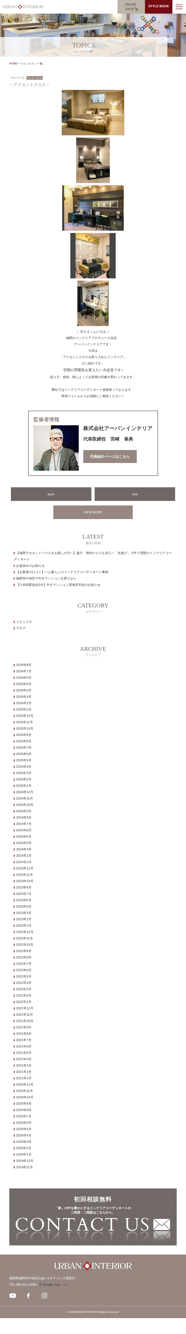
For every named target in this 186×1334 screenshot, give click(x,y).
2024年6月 (24, 830)
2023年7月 (24, 894)
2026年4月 (24, 690)
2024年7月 (24, 824)
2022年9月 (24, 951)
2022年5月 (24, 976)
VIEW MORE (93, 512)
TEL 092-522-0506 (22, 1284)
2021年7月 (24, 1040)
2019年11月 (24, 1167)
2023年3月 (24, 913)
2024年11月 (24, 798)
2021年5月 (24, 1052)
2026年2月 (24, 703)
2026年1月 (24, 709)
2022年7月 (24, 963)
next (135, 494)
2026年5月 (24, 684)
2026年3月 (24, 696)
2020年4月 (24, 1135)
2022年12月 (24, 932)
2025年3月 (24, 773)
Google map (51, 1284)
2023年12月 (24, 868)
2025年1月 (24, 785)
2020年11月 (24, 1091)
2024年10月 (24, 805)
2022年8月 (24, 957)
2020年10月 (24, 1097)
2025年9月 (24, 735)
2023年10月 (24, 881)
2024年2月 (24, 855)
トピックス (24, 622)
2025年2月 (24, 779)
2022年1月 (24, 1002)
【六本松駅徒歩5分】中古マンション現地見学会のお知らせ (58, 585)
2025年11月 (24, 722)
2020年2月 (24, 1148)
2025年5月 (24, 760)
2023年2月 (24, 919)
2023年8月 (24, 887)
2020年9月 (24, 1103)
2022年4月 (24, 983)
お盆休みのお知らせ (30, 565)
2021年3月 (24, 1065)
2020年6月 (24, 1122)
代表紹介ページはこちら (110, 456)
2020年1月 (24, 1154)
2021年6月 (24, 1046)
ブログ (21, 628)
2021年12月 (24, 1008)
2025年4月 (24, 766)
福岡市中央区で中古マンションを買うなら (46, 578)
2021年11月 (24, 1014)
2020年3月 (24, 1141)
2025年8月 (24, 741)
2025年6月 (24, 754)
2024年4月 (24, 843)
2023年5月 (24, 900)
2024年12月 (24, 792)
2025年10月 (24, 728)
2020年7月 (24, 1116)
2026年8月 (24, 665)
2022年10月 (24, 944)
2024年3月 (24, 849)
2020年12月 (24, 1084)
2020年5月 (24, 1129)
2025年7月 (24, 747)
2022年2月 (24, 995)
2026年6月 (24, 677)
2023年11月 (24, 874)
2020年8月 (24, 1110)
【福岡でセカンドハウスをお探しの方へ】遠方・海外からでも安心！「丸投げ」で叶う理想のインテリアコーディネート (93, 556)
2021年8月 (24, 1033)
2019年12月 (24, 1161)
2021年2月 (24, 1072)
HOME (13, 63)
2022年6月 (24, 970)
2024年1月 (24, 862)
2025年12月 (24, 716)
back (51, 494)
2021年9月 (24, 1027)
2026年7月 (24, 671)
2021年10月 (24, 1021)
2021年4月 (24, 1059)
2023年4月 (24, 906)
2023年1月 (24, 925)
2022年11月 (24, 938)
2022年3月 (24, 989)
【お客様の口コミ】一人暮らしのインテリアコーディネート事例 (62, 572)
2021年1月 (24, 1078)
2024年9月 (24, 811)
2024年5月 (24, 836)
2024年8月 (24, 817)
